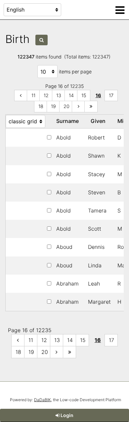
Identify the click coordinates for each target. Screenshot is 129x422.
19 (53, 106)
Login (66, 415)
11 (33, 95)
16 (98, 95)
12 (46, 95)
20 (66, 106)
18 (40, 106)
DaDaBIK (42, 399)
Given (99, 121)
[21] (78, 106)
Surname (68, 121)
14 (71, 95)
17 (111, 95)
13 (58, 95)
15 (83, 95)
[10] (20, 95)
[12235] (91, 106)
